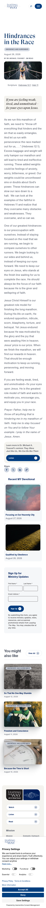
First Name (12, 584)
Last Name (28, 584)
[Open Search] (31, 6)
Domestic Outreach (31, 836)
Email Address (14, 594)
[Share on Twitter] (13, 469)
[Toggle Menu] (38, 6)
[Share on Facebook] (6, 469)
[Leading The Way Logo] (12, 6)
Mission (9, 836)
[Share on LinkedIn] (19, 469)
